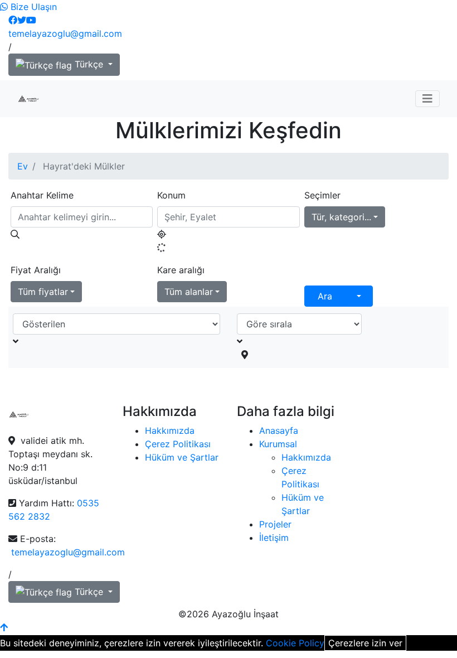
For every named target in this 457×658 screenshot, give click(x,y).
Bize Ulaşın (32, 6)
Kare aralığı (181, 269)
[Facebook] (12, 20)
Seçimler (322, 195)
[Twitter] (21, 20)
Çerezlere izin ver (365, 643)
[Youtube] (31, 20)
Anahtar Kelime (42, 195)
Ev (22, 166)
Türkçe (89, 64)
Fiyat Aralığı (36, 269)
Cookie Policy (295, 643)
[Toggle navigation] (427, 98)
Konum (171, 195)
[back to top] (4, 627)
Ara (325, 296)
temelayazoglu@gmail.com (65, 33)
